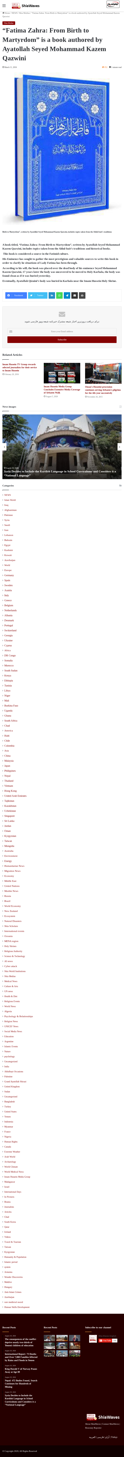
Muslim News (11, 891)
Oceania (8, 936)
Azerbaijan (9, 560)
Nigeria (7, 1137)
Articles (7, 1212)
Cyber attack (10, 966)
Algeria (8, 1011)
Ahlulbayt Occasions (13, 1071)
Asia (6, 750)
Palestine (8, 1076)
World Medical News (14, 1172)
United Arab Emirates (15, 795)
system (7, 1267)
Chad (7, 725)
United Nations (12, 886)
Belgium (8, 605)
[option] (62, 446)
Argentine (8, 1041)
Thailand (8, 780)
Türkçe (114, 1437)
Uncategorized (10, 1061)
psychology (9, 1056)
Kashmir (8, 550)
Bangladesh (9, 1101)
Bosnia (7, 1202)
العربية (92, 1437)
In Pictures (9, 1197)
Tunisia (8, 685)
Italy (6, 595)
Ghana (7, 715)
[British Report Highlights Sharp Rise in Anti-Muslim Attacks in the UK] (74, 1353)
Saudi (7, 525)
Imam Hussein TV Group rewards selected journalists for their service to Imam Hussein (19, 367)
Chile (7, 740)
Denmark (9, 620)
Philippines (10, 770)
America (8, 730)
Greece (8, 600)
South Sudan (10, 670)
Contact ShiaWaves (110, 1424)
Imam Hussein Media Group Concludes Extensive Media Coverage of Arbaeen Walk (62, 389)
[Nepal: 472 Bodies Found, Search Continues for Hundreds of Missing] (49, 1346)
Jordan (7, 826)
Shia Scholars (11, 926)
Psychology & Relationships (18, 1016)
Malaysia (9, 760)
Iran (6, 530)
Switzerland (10, 630)
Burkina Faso (11, 705)
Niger (7, 695)
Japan (7, 765)
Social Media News (13, 1031)
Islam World (10, 500)
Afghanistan (10, 510)
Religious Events (12, 1001)
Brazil (7, 901)
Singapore (9, 816)
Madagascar (9, 1182)
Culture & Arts (11, 986)
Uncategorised (10, 1096)
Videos (7, 1237)
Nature (7, 1051)
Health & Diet (10, 996)
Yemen (7, 1116)
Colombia (9, 745)
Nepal (7, 775)
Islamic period (10, 1262)
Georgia (8, 635)
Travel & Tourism (12, 1242)
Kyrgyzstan (10, 836)
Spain (7, 580)
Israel (6, 1187)
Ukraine (8, 640)
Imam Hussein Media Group (17, 1177)
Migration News (12, 871)
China (7, 755)
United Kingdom (12, 1086)
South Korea (10, 1222)
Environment (10, 856)
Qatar (6, 1227)
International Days (12, 1192)
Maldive (8, 1282)
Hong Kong (10, 790)
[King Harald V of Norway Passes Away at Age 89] (74, 1338)
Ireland (7, 1232)
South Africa (10, 720)
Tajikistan (9, 800)
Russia (7, 896)
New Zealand (11, 911)
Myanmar (8, 1126)
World (7, 565)
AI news (8, 961)
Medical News (10, 981)
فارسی (100, 1437)
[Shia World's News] (25, 5)
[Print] (82, 295)
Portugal (8, 625)
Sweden (8, 585)
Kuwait (8, 555)
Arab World (9, 1157)
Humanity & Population (15, 1257)
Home (7, 13)
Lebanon (8, 535)
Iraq (6, 505)
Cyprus (8, 645)
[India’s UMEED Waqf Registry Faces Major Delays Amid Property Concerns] (62, 1353)
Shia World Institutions (15, 971)
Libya (7, 690)
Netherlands (10, 610)
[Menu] (4, 7)
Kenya (7, 675)
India (6, 1066)
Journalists (9, 1207)
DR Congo (10, 655)
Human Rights (10, 1142)
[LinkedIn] (52, 295)
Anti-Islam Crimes (12, 1292)
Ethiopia (8, 680)
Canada (7, 1147)
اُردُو (107, 1437)
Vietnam (8, 785)
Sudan (7, 1091)
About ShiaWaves (93, 1424)
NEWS (14, 13)
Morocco (9, 665)
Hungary (8, 1287)
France (7, 1132)
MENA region (11, 941)
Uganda (8, 710)
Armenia (8, 1272)
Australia (8, 851)
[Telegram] (67, 295)
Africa (7, 650)
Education (9, 1036)
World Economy (12, 906)
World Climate (11, 1167)
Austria (8, 590)
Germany (9, 575)
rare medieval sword (13, 1302)
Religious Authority (13, 951)
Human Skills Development (17, 1307)
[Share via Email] (74, 295)
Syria (7, 520)
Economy (9, 876)
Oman (7, 831)
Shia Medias (24, 13)
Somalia (8, 660)
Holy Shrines (10, 946)
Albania (8, 615)
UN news (8, 991)
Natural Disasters (12, 921)
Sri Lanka (9, 821)
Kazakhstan (10, 806)
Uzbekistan (10, 811)
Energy (8, 861)
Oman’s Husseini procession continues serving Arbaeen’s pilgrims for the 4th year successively (103, 390)
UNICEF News (11, 1026)
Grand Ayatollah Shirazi (15, 1081)
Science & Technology (14, 956)
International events (14, 931)
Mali (6, 700)
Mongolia (9, 846)
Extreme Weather (12, 1152)
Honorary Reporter (93, 1428)
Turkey (7, 1106)
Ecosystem (9, 916)
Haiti (6, 735)
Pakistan (8, 515)
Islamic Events (11, 1046)
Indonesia (8, 1121)
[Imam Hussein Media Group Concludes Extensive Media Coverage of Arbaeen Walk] (62, 373)
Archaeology (10, 1162)
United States (10, 1111)
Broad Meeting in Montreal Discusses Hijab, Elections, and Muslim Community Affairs (58, 475)
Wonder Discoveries (13, 1277)
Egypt (7, 545)
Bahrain (8, 540)
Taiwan (8, 841)
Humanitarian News (14, 866)
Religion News (11, 1021)
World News (10, 1006)
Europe (8, 570)
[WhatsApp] (59, 295)
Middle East (10, 881)
